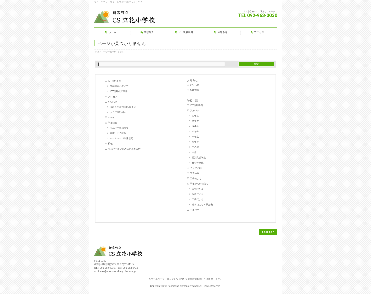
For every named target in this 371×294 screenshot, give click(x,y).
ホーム (111, 117)
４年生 (195, 131)
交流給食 (194, 173)
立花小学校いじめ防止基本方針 (124, 148)
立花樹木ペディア (119, 86)
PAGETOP (268, 232)
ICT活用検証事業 (119, 91)
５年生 (195, 136)
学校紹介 (112, 122)
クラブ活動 (196, 168)
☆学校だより (199, 189)
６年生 (195, 142)
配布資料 (194, 90)
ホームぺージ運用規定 (121, 138)
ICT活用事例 (114, 81)
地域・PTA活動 (118, 133)
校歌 (110, 143)
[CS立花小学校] (125, 19)
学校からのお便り (199, 183)
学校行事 (194, 209)
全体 (194, 152)
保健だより (197, 194)
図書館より (196, 178)
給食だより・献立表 (202, 204)
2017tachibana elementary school (181, 286)
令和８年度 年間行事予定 (123, 107)
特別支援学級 (199, 157)
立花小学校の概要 (119, 128)
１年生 (195, 115)
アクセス (112, 96)
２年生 (195, 121)
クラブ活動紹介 (118, 112)
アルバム (194, 110)
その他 (195, 147)
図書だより (197, 199)
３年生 (195, 126)
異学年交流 (197, 162)
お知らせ (112, 101)
